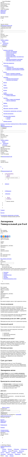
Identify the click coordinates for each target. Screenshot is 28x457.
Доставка (5, 277)
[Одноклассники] (3, 236)
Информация (4, 424)
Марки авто (3, 421)
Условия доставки (5, 431)
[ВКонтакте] (1, 236)
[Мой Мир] (5, 236)
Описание (5, 272)
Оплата (5, 276)
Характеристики (7, 274)
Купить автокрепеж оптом (9, 278)
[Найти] (2, 38)
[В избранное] (2, 233)
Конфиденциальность (6, 446)
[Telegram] (9, 236)
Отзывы (5, 273)
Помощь (3, 427)
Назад (8, 175)
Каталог (3, 419)
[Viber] (7, 236)
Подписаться (4, 413)
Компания (3, 422)
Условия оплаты (4, 430)
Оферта (2, 447)
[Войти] (1, 165)
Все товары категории (6, 258)
